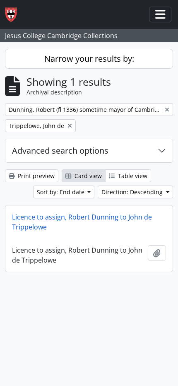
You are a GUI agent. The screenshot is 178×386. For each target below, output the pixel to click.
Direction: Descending (132, 192)
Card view (87, 176)
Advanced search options (60, 150)
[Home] (14, 14)
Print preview (35, 176)
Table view (131, 176)
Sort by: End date (61, 192)
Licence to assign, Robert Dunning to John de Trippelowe (82, 222)
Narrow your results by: (89, 58)
